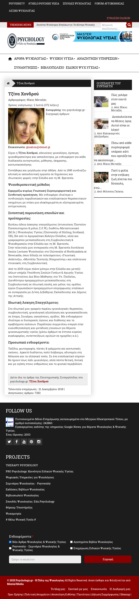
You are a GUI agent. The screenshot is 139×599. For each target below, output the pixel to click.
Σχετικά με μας (78, 589)
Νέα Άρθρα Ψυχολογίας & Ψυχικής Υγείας (39, 542)
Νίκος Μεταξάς (119, 109)
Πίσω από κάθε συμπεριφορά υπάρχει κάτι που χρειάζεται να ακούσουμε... (113, 151)
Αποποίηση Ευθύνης (63, 594)
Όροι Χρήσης (15, 594)
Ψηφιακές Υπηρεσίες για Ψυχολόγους (30, 477)
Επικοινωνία (99, 589)
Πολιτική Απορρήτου (37, 594)
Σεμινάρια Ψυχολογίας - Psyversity (28, 483)
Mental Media (15, 584)
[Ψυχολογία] (10, 59)
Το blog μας (58, 589)
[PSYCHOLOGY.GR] (26, 41)
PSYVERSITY (17, 3)
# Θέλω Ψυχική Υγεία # (21, 519)
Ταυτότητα (83, 594)
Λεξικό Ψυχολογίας (22, 10)
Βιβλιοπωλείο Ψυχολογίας (22, 495)
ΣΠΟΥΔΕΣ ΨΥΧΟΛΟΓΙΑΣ (77, 3)
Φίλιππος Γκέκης (113, 191)
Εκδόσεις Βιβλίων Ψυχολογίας (25, 489)
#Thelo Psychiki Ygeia (43, 3)
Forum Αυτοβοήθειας (109, 3)
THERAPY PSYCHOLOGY (22, 465)
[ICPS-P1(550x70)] (91, 36)
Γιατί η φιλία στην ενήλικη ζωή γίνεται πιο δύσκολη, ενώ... (113, 179)
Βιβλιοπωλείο (52, 67)
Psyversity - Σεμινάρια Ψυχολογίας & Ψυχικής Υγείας (36, 548)
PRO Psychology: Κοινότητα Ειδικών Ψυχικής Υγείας (39, 471)
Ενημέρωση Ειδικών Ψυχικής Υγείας (97, 548)
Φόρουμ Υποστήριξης (19, 507)
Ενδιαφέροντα (21, 536)
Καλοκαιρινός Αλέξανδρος (107, 135)
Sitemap (125, 594)
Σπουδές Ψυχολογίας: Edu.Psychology (30, 501)
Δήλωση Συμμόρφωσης (105, 594)
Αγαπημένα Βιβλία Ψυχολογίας (93, 542)
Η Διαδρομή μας (120, 589)
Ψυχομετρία (13, 513)
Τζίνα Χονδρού (39, 381)
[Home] (8, 83)
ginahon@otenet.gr (38, 147)
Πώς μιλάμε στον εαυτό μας (119, 99)
